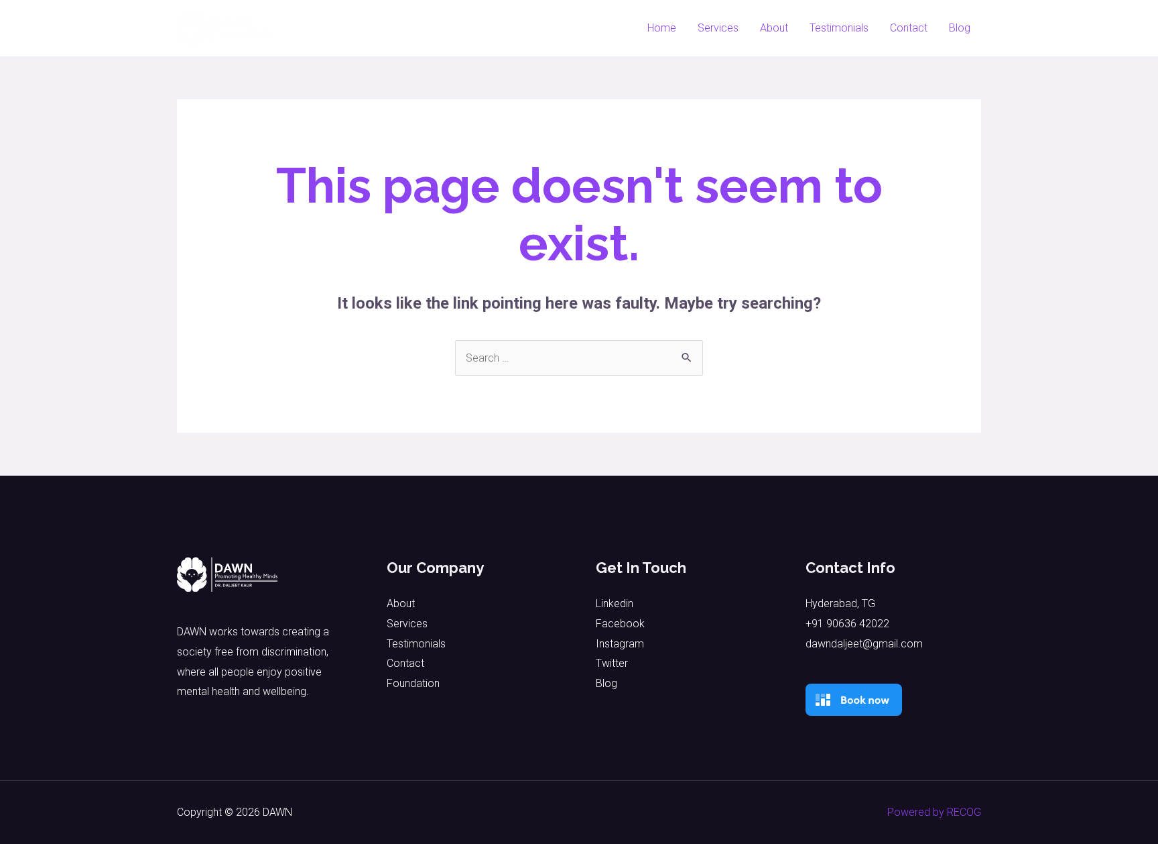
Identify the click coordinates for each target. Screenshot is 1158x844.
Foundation (413, 683)
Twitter (612, 663)
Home (661, 27)
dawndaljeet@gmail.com (864, 643)
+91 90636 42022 (847, 623)
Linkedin (614, 603)
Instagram (620, 643)
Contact (908, 27)
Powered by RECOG (934, 812)
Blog (959, 27)
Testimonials (839, 27)
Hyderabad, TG (840, 603)
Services (718, 27)
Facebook (620, 623)
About (774, 27)
